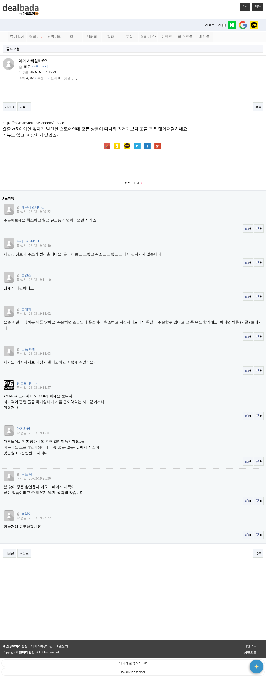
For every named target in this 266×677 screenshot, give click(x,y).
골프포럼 (13, 49)
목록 (258, 107)
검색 (245, 6)
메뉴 (258, 6)
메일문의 (62, 646)
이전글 (9, 107)
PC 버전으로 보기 (133, 672)
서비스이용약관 (41, 646)
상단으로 (250, 652)
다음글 (24, 107)
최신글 (204, 37)
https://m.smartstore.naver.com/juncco (33, 123)
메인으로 (250, 646)
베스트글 (185, 37)
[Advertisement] (133, 166)
